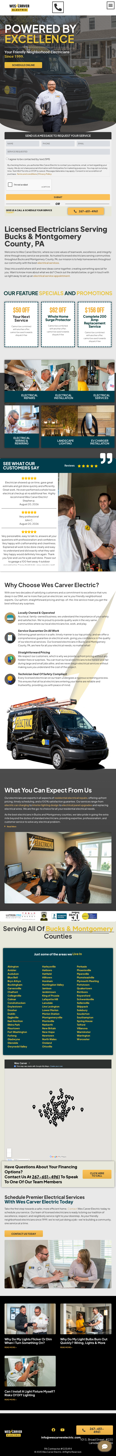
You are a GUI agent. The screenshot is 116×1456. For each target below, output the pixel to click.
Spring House (85, 1021)
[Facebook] (53, 1429)
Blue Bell (13, 977)
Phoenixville (84, 970)
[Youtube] (62, 1429)
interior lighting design (45, 805)
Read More (11, 826)
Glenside (13, 1042)
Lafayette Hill (50, 999)
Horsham (47, 981)
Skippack (82, 1006)
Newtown (48, 1035)
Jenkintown (49, 992)
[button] (110, 5)
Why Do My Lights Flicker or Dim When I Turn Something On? (28, 1341)
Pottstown (83, 984)
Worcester (83, 1039)
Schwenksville (85, 999)
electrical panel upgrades (77, 805)
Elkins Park (14, 1024)
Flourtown (14, 1028)
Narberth (47, 1024)
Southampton (85, 1017)
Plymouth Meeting (88, 981)
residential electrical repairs (71, 797)
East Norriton (15, 1021)
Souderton (83, 1013)
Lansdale (47, 1002)
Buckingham (15, 984)
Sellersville (83, 1002)
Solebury (82, 1010)
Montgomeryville (52, 1017)
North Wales (49, 1039)
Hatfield (47, 973)
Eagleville (13, 1017)
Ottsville (47, 1046)
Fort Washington (17, 1032)
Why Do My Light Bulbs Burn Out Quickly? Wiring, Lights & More (83, 1341)
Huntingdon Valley (53, 984)
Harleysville (49, 966)
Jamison (47, 988)
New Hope (48, 1032)
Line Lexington (51, 1006)
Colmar (12, 999)
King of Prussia (50, 995)
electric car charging (17, 805)
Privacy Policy (45, 174)
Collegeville (14, 995)
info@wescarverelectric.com (61, 1437)
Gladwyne (14, 1039)
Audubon (13, 973)
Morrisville (48, 1021)
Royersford (83, 995)
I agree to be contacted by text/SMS (29, 159)
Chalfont (13, 992)
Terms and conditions (27, 174)
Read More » (11, 1347)
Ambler (12, 970)
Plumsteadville (85, 977)
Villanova (82, 1028)
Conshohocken (17, 1002)
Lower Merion (50, 1010)
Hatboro (47, 970)
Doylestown (15, 1006)
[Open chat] (104, 1446)
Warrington (83, 1035)
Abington (13, 966)
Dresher (12, 1010)
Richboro (82, 992)
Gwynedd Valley (17, 1046)
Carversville (14, 988)
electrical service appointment (51, 275)
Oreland (47, 1042)
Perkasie (82, 966)
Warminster (84, 1032)
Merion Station (51, 1013)
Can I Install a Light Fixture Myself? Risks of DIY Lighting (30, 1393)
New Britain (49, 1028)
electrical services (48, 262)
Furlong (12, 1035)
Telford (81, 1024)
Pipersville (83, 973)
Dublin (11, 1013)
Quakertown (84, 988)
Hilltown (47, 977)
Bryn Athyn (14, 981)
